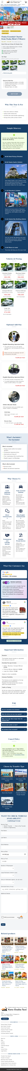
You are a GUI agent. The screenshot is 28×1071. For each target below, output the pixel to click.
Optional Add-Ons (8, 80)
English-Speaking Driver (14, 84)
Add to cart (14, 94)
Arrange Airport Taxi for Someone (8, 1063)
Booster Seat (11, 87)
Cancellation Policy (19, 754)
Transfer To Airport (5, 1057)
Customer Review (5, 1045)
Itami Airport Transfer (6, 1026)
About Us (3, 1038)
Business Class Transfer (6, 1059)
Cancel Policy (4, 1049)
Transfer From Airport (6, 1056)
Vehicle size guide (7, 73)
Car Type (4, 56)
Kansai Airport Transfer (6, 1024)
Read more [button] (5, 596)
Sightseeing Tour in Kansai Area (8, 1065)
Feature (3, 1042)
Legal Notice (4, 1051)
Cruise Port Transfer (5, 1031)
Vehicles (3, 1043)
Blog (2, 1040)
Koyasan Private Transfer (6, 1029)
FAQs (2, 1047)
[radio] (5, 62)
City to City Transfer (7, 793)
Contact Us (4, 1018)
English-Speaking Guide (14, 82)
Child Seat (10, 85)
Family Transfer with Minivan (7, 1061)
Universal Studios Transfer (7, 1033)
